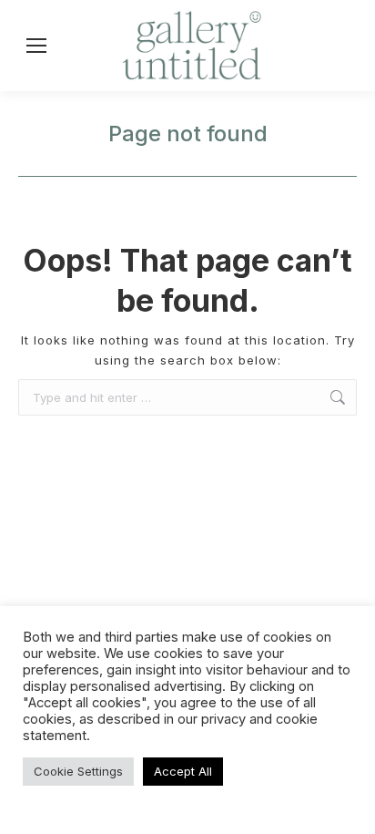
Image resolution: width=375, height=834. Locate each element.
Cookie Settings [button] (78, 771)
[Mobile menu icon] (36, 45)
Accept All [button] (183, 771)
